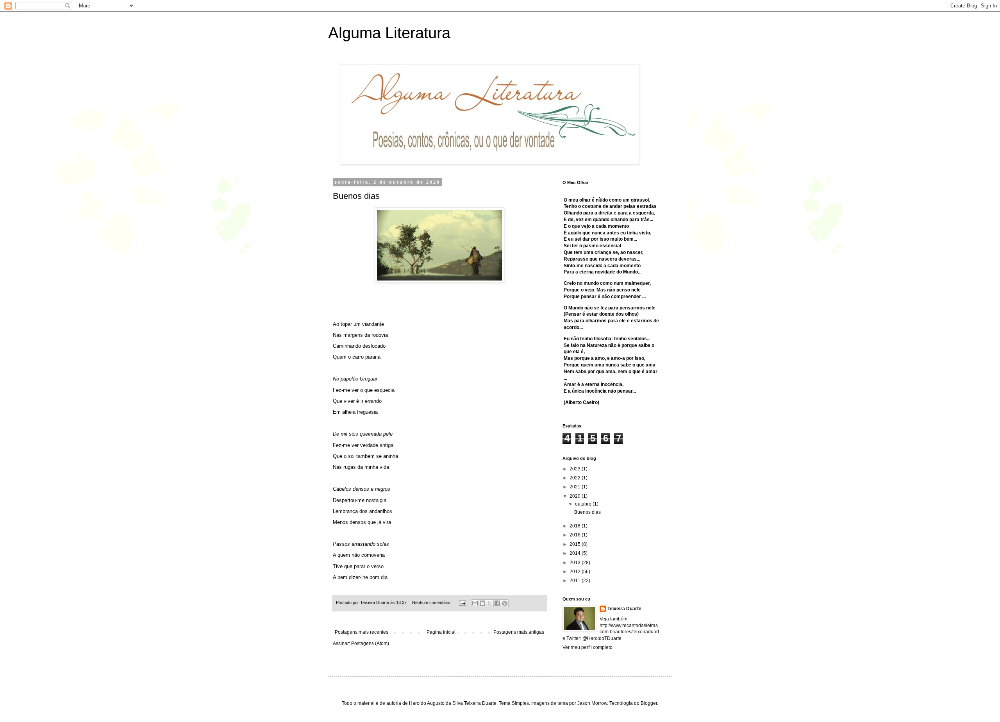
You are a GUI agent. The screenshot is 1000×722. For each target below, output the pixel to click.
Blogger (649, 703)
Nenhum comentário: (432, 602)
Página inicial (441, 632)
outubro (584, 504)
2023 (576, 469)
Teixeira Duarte (624, 608)
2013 (576, 562)
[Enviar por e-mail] (475, 603)
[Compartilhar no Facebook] (497, 603)
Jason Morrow (592, 703)
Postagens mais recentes (361, 632)
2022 (576, 478)
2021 (576, 487)
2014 (576, 553)
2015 (576, 544)
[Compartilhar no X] (490, 603)
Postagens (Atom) (370, 643)
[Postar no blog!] (482, 603)
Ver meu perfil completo (587, 647)
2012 (576, 571)
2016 (576, 535)
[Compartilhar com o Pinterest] (505, 603)
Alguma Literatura (389, 32)
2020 (576, 496)
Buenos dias (356, 196)
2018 (576, 526)
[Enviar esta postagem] (462, 602)
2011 (576, 580)
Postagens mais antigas (518, 632)
